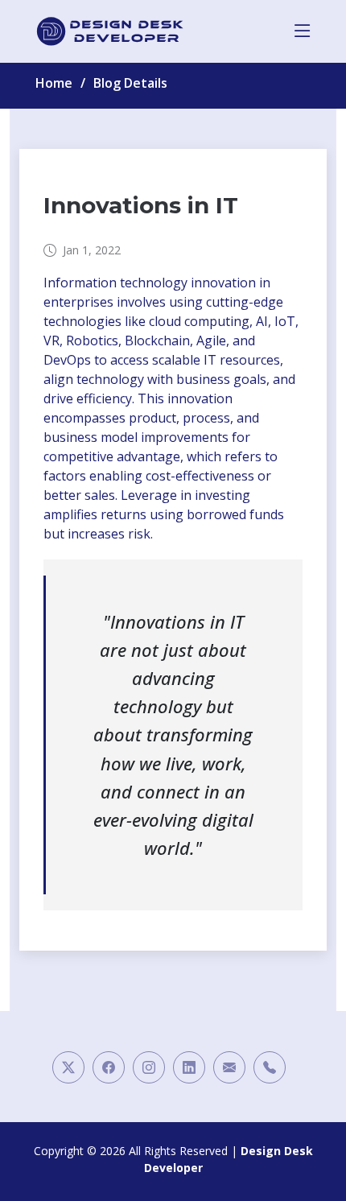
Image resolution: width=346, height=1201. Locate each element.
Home (53, 83)
